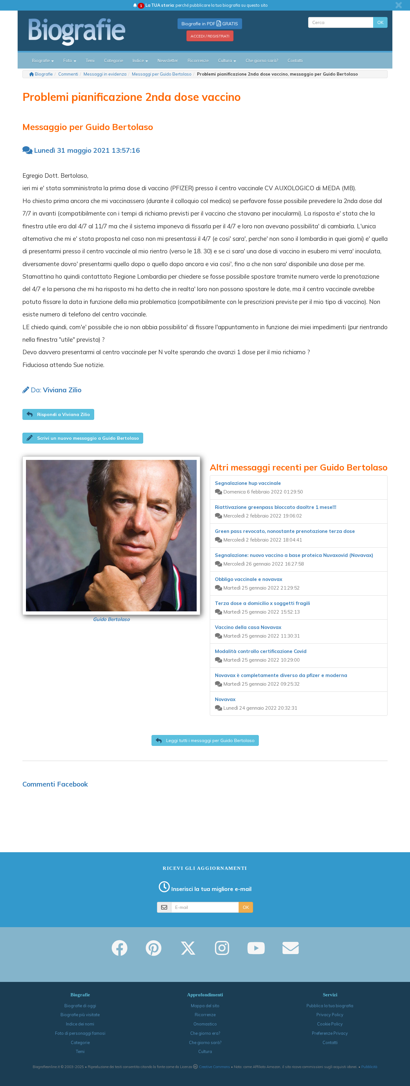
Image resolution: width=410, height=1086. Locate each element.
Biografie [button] (41, 60)
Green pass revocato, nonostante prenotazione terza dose (285, 531)
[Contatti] (291, 952)
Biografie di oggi (80, 1005)
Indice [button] (139, 60)
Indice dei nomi (80, 1023)
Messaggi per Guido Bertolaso (162, 74)
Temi (90, 60)
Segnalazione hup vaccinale (248, 483)
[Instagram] (222, 952)
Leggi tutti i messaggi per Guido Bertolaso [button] (210, 740)
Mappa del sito (205, 1005)
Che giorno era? (205, 1033)
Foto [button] (68, 60)
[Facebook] (119, 952)
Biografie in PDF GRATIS (210, 24)
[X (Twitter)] (188, 952)
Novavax (225, 699)
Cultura (205, 1051)
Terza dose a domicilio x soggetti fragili (262, 603)
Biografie (44, 74)
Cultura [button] (225, 60)
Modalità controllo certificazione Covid (261, 651)
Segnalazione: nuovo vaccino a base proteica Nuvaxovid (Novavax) (294, 555)
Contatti (295, 60)
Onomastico (205, 1023)
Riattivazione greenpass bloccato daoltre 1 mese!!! (275, 507)
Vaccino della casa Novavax (248, 627)
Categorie (113, 60)
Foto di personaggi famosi (80, 1033)
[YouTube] (256, 952)
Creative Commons (214, 1067)
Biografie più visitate (80, 1014)
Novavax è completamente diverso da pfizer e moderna (281, 675)
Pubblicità (369, 1067)
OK (380, 22)
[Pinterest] (153, 952)
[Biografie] (85, 31)
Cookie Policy (330, 1023)
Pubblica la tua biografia (330, 1005)
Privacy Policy (329, 1014)
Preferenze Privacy (330, 1033)
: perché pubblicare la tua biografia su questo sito (204, 5)
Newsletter (168, 60)
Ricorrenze (198, 60)
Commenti (68, 74)
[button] (58, 414)
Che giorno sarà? (262, 60)
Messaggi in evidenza (105, 74)
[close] (399, 5)
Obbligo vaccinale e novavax (248, 579)
